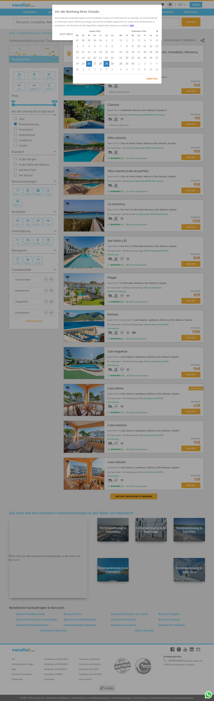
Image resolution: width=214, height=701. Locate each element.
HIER (132, 25)
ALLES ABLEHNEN (69, 34)
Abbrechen (152, 79)
